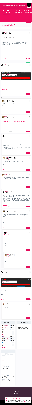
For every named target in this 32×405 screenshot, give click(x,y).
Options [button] (30, 25)
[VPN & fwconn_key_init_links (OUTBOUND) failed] (30, 61)
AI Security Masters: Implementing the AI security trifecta (8, 368)
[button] (29, 4)
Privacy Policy (6, 6)
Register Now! (6, 14)
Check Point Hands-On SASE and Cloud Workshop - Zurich (7, 358)
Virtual (3, 360)
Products (6, 24)
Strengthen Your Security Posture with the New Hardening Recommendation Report (23, 328)
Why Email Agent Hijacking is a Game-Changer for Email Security (8, 363)
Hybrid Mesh (10, 24)
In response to (6, 159)
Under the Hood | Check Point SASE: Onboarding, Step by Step (8, 377)
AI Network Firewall (15, 24)
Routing (5, 54)
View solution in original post (5, 89)
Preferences (29, 7)
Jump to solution (4, 35)
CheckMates (3, 24)
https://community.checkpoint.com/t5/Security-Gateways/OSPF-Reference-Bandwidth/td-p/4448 (13, 121)
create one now (25, 401)
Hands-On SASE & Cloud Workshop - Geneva (8, 372)
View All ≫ (3, 347)
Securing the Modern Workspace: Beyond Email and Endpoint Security (8, 381)
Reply (28, 58)
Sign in (7, 400)
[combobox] (19, 28)
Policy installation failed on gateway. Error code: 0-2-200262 (24, 325)
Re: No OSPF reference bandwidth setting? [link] (7, 25)
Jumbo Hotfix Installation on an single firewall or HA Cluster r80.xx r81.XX (23, 331)
